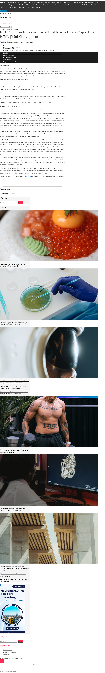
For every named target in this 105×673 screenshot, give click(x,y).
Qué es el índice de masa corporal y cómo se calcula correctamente (14, 451)
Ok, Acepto (3, 11)
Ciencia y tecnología (6, 27)
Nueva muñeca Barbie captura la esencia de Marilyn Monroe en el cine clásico (14, 393)
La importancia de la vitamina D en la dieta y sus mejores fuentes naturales (14, 265)
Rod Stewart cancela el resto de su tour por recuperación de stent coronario (13, 509)
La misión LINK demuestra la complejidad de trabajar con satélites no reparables (14, 382)
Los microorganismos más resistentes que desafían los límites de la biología (13, 323)
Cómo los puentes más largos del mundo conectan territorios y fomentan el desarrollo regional (14, 568)
